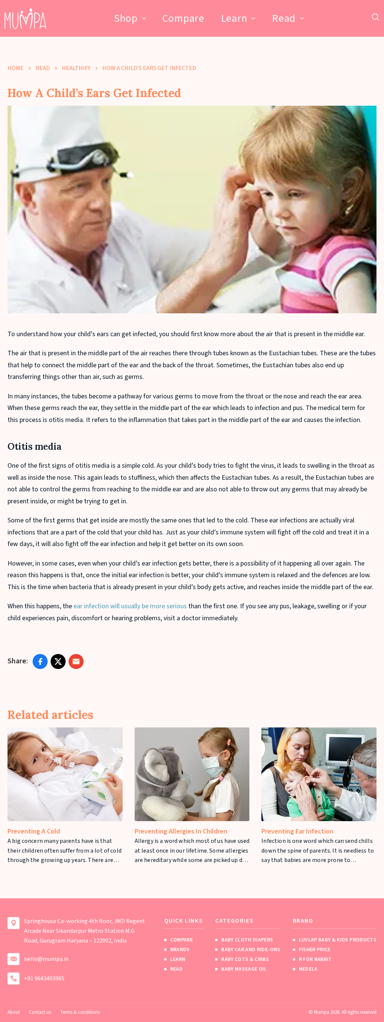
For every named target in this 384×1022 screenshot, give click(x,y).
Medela (308, 969)
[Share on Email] (76, 661)
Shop (126, 18)
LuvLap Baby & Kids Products (337, 940)
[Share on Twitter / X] (58, 661)
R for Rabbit (315, 959)
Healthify (76, 68)
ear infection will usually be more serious (130, 606)
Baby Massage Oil (244, 969)
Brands (180, 949)
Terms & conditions (80, 1012)
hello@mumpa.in (46, 959)
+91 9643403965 (44, 978)
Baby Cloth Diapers (247, 940)
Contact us (40, 1012)
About (14, 1012)
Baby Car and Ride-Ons (250, 949)
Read (284, 18)
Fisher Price (315, 949)
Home (16, 68)
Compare (183, 18)
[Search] (376, 17)
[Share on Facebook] (40, 661)
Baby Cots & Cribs (245, 959)
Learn (234, 18)
